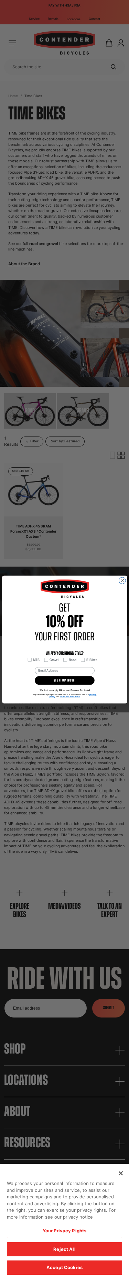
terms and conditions (70, 697)
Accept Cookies (64, 1267)
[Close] (120, 1173)
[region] (64, 1221)
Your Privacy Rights (64, 1230)
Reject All (64, 1249)
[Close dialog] (122, 580)
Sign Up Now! (64, 680)
